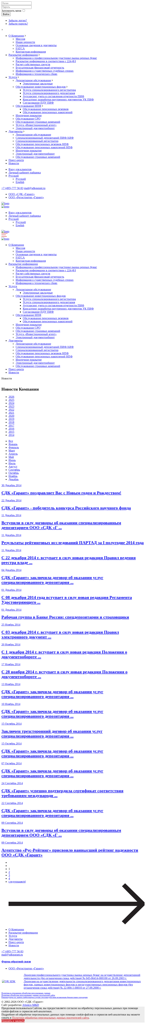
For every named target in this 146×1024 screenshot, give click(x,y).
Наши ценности (25, 42)
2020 (11, 415)
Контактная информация (31, 51)
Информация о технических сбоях (36, 73)
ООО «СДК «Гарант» (22, 194)
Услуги (13, 77)
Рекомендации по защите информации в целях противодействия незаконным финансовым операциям (44, 997)
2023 (11, 406)
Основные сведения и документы (36, 45)
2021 (11, 412)
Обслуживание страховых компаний (38, 121)
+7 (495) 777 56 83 (12, 188)
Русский (14, 175)
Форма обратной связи (16, 961)
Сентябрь (14, 469)
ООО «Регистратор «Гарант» (26, 197)
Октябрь (14, 472)
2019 (11, 419)
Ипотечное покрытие (29, 115)
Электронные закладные (38, 83)
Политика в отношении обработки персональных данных (25, 993)
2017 (11, 425)
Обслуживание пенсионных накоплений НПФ (44, 147)
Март (12, 450)
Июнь (12, 460)
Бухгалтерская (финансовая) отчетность (40, 67)
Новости (14, 163)
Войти (6, 14)
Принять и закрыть (13, 1020)
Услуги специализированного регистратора (49, 89)
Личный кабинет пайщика (25, 172)
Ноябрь (13, 476)
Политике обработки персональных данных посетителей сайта (50, 1017)
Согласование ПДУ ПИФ (38, 102)
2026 (11, 396)
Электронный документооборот (35, 128)
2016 (11, 428)
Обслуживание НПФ (28, 105)
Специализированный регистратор (37, 140)
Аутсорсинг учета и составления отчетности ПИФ (53, 96)
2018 (11, 422)
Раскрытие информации (23, 54)
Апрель (13, 453)
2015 (11, 431)
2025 (11, 399)
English (20, 182)
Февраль (14, 447)
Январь (13, 444)
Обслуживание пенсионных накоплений (47, 112)
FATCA (20, 48)
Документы (16, 131)
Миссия (20, 38)
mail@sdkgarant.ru (34, 188)
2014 (11, 435)
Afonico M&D (30, 1004)
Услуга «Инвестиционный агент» (36, 125)
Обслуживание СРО (28, 118)
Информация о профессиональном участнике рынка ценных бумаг (56, 58)
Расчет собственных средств (33, 64)
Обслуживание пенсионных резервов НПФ (42, 144)
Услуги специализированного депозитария (49, 93)
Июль (12, 463)
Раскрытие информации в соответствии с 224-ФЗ (46, 61)
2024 (11, 403)
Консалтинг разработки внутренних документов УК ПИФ (58, 99)
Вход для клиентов (20, 169)
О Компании (16, 35)
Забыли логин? (18, 20)
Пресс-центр (16, 160)
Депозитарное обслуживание (33, 80)
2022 (11, 409)
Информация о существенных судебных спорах (45, 70)
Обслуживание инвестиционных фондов (41, 86)
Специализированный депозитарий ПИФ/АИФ (45, 137)
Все (11, 441)
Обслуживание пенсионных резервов (46, 109)
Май (11, 456)
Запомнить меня (11, 10)
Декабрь (14, 479)
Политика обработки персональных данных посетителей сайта (28, 995)
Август (13, 466)
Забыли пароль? (18, 23)
